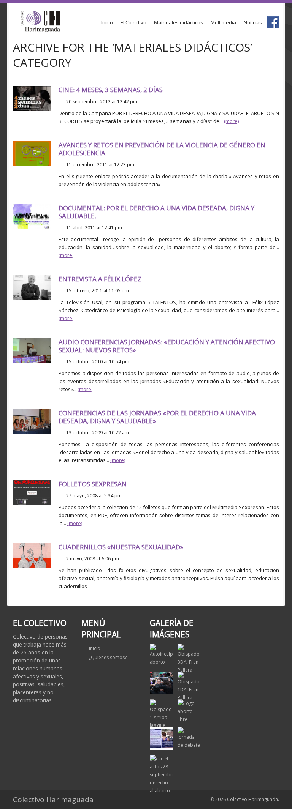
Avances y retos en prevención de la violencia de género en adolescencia (162, 148)
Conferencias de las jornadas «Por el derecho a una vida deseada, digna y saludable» (157, 416)
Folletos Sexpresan (93, 483)
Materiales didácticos (178, 22)
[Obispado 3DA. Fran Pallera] (189, 659)
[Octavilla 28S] (161, 738)
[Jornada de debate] (189, 738)
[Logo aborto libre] (189, 711)
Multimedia (223, 22)
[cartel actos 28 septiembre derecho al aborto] (161, 775)
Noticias (253, 22)
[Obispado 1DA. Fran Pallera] (189, 687)
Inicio (107, 22)
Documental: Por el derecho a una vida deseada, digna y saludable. (156, 211)
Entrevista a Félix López (100, 278)
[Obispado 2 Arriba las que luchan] (161, 683)
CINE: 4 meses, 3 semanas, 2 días (111, 89)
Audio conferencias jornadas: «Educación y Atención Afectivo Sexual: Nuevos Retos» (167, 345)
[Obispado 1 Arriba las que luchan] (161, 718)
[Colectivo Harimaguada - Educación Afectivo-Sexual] (40, 21)
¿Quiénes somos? (108, 657)
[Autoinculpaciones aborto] (161, 655)
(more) (231, 121)
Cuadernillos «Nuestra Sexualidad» (121, 546)
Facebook (273, 22)
